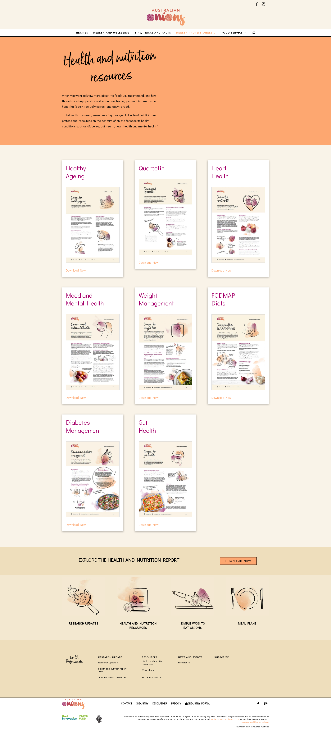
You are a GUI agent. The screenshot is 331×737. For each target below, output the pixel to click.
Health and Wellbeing (111, 33)
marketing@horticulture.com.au (225, 719)
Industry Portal (199, 703)
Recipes (82, 33)
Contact (126, 703)
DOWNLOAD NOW (238, 561)
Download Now (76, 270)
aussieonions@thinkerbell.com (255, 721)
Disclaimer (159, 703)
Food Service (232, 33)
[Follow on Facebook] (258, 704)
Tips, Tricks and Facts (153, 33)
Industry (142, 703)
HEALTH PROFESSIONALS (194, 33)
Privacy (176, 703)
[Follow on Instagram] (266, 704)
